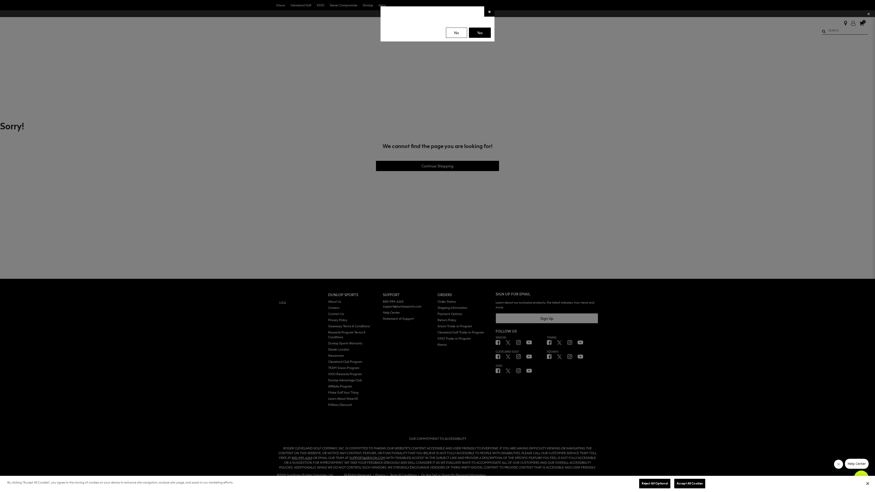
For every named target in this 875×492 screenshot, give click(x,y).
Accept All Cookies (690, 483)
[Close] (868, 484)
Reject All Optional (655, 483)
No (456, 33)
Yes (480, 33)
